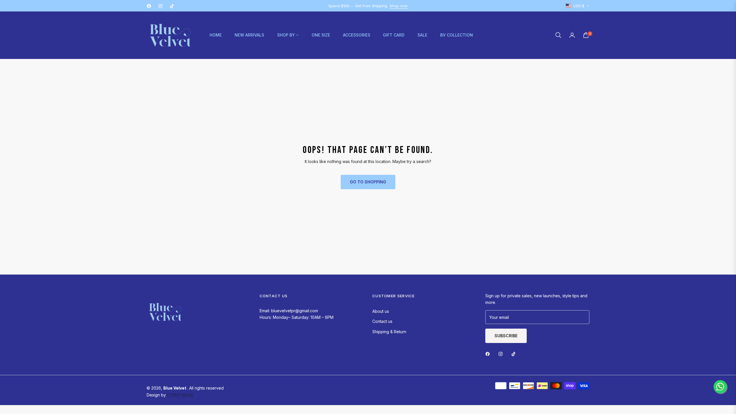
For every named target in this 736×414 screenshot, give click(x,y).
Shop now (399, 5)
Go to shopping (368, 181)
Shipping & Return (389, 331)
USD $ (578, 5)
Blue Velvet (175, 388)
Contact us (382, 321)
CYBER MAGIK (180, 394)
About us (380, 311)
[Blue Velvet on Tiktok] (515, 353)
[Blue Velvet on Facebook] (489, 353)
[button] (558, 35)
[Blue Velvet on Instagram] (502, 353)
